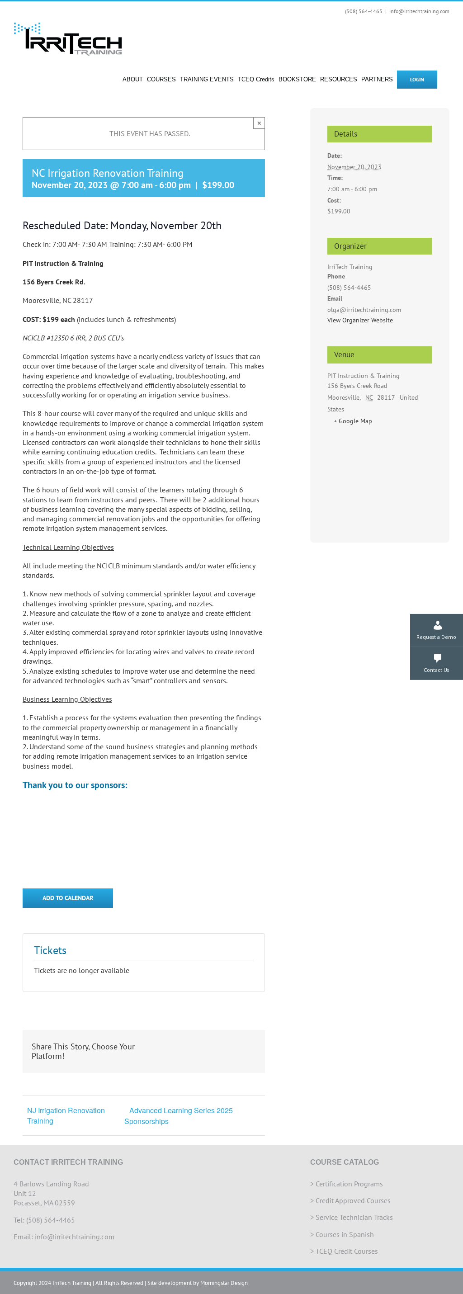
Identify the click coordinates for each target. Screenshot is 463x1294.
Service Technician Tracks (354, 1217)
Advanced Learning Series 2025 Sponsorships (178, 1115)
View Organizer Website (360, 320)
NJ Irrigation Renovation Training (66, 1115)
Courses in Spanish (345, 1234)
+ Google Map (353, 421)
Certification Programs (349, 1183)
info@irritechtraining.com (419, 11)
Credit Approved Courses (353, 1200)
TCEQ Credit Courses (347, 1251)
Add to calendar (68, 898)
